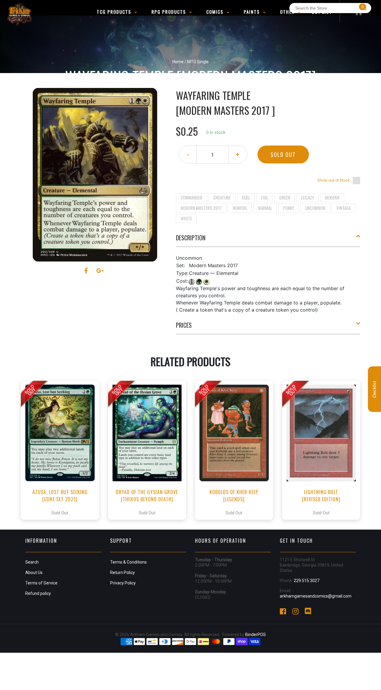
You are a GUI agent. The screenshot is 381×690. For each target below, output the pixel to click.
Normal (265, 208)
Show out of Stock (333, 180)
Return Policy (122, 572)
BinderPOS (255, 634)
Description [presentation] (190, 237)
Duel (246, 197)
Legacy (307, 197)
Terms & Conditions (128, 562)
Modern (332, 197)
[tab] (268, 240)
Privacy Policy (123, 583)
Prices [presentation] (184, 325)
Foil (264, 197)
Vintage (343, 208)
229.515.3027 (306, 580)
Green (284, 197)
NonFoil (240, 208)
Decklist (374, 389)
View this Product (62, 450)
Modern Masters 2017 (201, 208)
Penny (288, 208)
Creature (222, 197)
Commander (191, 197)
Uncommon (315, 208)
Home (178, 61)
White (186, 218)
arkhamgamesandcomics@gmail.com (316, 596)
